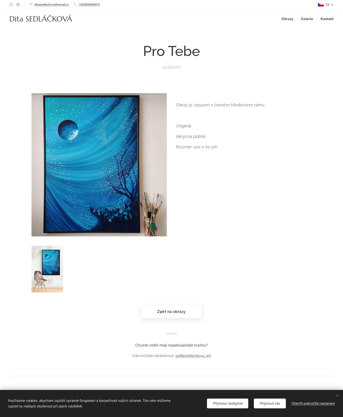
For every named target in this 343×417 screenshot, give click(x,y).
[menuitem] (288, 19)
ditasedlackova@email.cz (51, 4)
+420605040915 (89, 4)
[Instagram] (11, 5)
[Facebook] (18, 5)
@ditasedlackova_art (193, 356)
